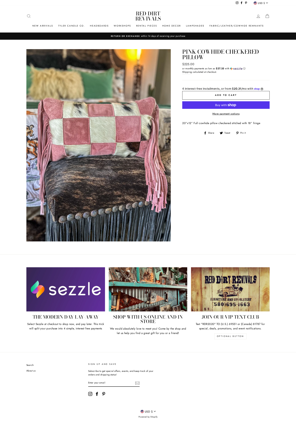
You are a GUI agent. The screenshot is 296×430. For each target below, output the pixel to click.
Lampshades (195, 25)
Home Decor (171, 25)
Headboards (99, 25)
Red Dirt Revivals (148, 16)
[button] (226, 68)
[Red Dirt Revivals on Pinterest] (104, 394)
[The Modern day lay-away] (65, 289)
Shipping (187, 72)
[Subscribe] (137, 383)
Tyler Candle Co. (71, 25)
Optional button (230, 336)
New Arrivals (42, 25)
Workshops (122, 25)
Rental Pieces (146, 25)
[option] (148, 36)
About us (30, 370)
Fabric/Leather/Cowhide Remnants (236, 25)
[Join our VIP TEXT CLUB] (230, 289)
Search (30, 365)
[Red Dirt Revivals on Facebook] (97, 394)
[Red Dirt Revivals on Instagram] (90, 394)
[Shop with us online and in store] (148, 289)
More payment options (225, 114)
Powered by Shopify (148, 416)
